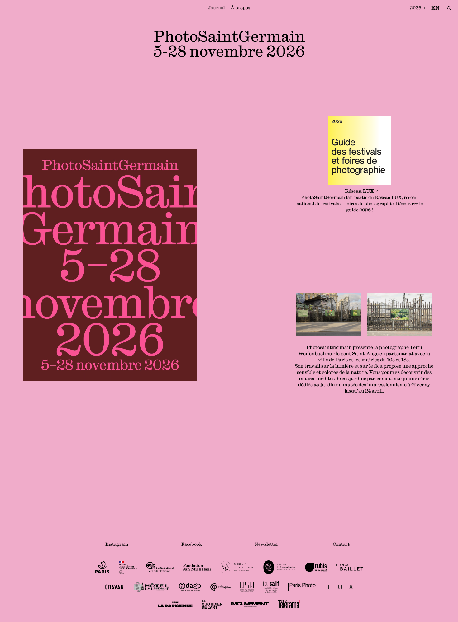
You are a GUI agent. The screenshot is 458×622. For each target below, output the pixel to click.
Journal (216, 8)
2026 (416, 8)
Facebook (191, 544)
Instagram (116, 544)
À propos (240, 8)
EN (435, 8)
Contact (341, 544)
